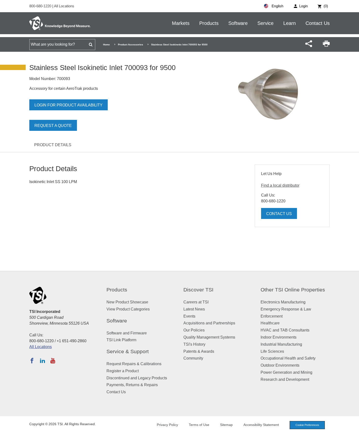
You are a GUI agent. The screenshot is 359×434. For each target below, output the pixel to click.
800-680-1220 (40, 6)
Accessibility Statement (261, 425)
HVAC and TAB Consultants (285, 330)
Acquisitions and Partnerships (209, 323)
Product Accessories (130, 44)
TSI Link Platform (121, 340)
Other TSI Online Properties (293, 289)
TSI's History (194, 344)
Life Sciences (272, 351)
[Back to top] (353, 428)
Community (193, 358)
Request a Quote (53, 126)
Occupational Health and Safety (288, 358)
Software (238, 23)
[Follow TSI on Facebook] (32, 360)
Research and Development (285, 379)
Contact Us (318, 23)
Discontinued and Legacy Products (136, 378)
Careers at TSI (196, 302)
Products (209, 23)
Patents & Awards (198, 351)
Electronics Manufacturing (283, 302)
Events (189, 316)
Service (265, 23)
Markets (181, 23)
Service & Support (127, 351)
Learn (289, 23)
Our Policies (194, 330)
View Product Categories (128, 309)
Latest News (194, 309)
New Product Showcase (127, 302)
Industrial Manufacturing (281, 344)
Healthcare (270, 323)
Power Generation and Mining (286, 372)
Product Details (52, 145)
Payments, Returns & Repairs (132, 385)
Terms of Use (199, 425)
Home (106, 44)
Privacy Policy (167, 425)
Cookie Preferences (307, 425)
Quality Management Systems (209, 337)
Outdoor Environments (280, 365)
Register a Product (122, 371)
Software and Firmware (126, 333)
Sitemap (226, 425)
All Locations (64, 6)
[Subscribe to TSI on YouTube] (52, 360)
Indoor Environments (278, 337)
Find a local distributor (280, 185)
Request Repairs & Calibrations (133, 364)
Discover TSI (198, 289)
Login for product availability (68, 105)
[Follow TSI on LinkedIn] (42, 360)
